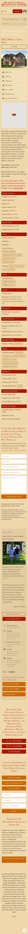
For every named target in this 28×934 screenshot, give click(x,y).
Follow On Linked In (14, 788)
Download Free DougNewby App (14, 858)
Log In (14, 916)
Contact (16, 11)
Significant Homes (7, 876)
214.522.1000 (18, 188)
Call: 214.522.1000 (7, 450)
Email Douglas (10, 694)
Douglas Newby (7, 532)
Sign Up (14, 811)
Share (13, 46)
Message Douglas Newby (14, 496)
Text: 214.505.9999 (20, 450)
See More (5, 578)
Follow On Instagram (14, 777)
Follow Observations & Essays (14, 783)
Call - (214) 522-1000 (12, 684)
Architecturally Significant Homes (12, 874)
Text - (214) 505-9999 (12, 689)
